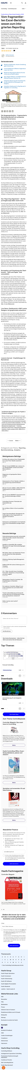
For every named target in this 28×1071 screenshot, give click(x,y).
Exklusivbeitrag (7, 670)
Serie (3, 48)
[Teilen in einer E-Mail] (2, 111)
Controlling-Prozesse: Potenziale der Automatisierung (12, 502)
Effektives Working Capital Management (13, 559)
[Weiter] (23, 675)
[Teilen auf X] (5, 111)
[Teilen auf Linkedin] (12, 111)
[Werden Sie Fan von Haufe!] (2, 1028)
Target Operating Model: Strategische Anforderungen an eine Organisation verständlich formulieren (14, 515)
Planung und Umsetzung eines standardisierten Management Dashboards (14, 424)
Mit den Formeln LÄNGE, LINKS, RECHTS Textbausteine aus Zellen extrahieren (14, 488)
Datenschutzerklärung (10, 932)
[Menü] (10, 2)
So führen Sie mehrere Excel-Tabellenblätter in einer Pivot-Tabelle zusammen (14, 460)
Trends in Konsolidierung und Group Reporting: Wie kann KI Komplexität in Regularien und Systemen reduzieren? (14, 594)
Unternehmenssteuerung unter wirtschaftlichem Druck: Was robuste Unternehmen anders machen (14, 538)
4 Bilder (5, 100)
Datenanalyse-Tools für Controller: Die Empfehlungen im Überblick (13, 580)
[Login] (25, 2)
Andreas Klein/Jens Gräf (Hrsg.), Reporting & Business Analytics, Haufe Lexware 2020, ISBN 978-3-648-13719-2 (14, 428)
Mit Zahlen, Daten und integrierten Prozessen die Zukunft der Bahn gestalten (14, 553)
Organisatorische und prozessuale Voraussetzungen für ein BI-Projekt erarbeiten (14, 421)
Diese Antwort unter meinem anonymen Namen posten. (14, 627)
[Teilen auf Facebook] (7, 111)
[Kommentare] (14, 51)
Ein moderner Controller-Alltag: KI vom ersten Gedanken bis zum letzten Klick (13, 586)
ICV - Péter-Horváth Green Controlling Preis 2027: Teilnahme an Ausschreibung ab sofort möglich (13, 573)
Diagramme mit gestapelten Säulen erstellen (12, 475)
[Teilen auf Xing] (10, 111)
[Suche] (22, 2)
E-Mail (2, 923)
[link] (4, 8)
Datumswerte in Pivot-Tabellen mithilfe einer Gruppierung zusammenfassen (14, 481)
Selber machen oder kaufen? (10, 601)
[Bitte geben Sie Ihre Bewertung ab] (10, 51)
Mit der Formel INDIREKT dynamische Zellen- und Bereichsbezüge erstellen (14, 495)
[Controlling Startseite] (4, 3)
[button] (6, 631)
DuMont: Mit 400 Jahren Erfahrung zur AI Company (13, 565)
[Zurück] (19, 675)
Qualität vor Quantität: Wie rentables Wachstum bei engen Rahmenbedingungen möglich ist (14, 546)
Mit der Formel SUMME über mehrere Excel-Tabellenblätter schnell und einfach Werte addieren (14, 467)
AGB (23, 930)
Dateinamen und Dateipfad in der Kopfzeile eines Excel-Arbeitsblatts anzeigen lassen (14, 522)
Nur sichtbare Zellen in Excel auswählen (13, 508)
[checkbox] (2, 626)
